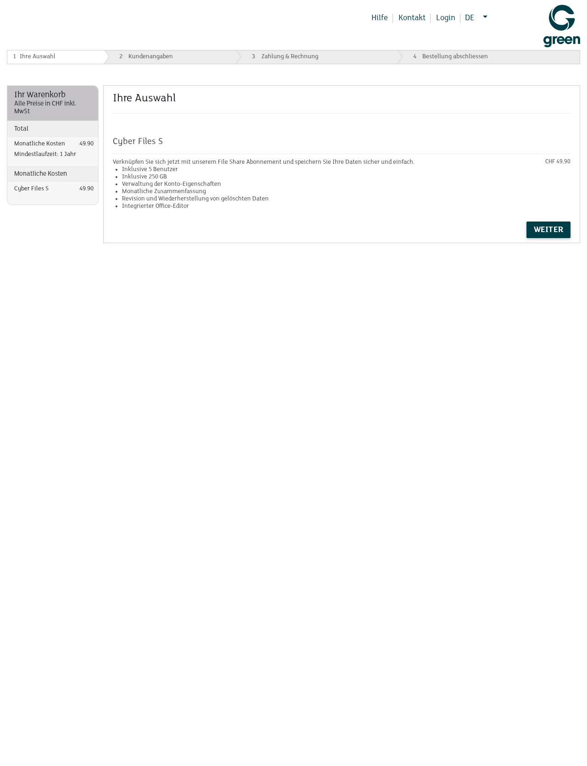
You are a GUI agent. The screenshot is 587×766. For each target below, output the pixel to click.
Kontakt (412, 18)
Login (445, 18)
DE (469, 18)
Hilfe (379, 18)
